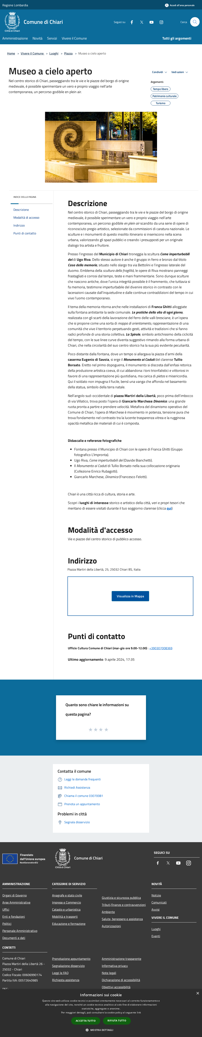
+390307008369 (160, 648)
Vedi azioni (177, 72)
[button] (101, 1030)
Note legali (109, 972)
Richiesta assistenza (65, 980)
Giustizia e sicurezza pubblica (121, 897)
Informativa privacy (115, 965)
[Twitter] (140, 21)
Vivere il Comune (32, 53)
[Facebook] (130, 21)
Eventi (156, 936)
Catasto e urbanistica (66, 909)
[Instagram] (160, 21)
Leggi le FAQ (60, 972)
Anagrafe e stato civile (67, 895)
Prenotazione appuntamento (71, 958)
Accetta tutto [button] (86, 1020)
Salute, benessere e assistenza (122, 919)
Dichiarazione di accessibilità (121, 980)
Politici (6, 923)
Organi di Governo (14, 895)
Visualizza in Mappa (130, 596)
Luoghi (53, 53)
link (139, 1012)
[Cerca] (195, 22)
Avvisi (156, 909)
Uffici (5, 909)
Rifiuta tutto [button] (117, 1020)
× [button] (197, 993)
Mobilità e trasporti (65, 916)
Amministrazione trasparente (121, 958)
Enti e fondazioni (13, 916)
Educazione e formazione (68, 923)
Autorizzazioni (111, 926)
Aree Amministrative (16, 902)
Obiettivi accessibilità (116, 987)
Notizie (156, 895)
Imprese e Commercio (66, 902)
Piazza (68, 53)
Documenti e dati (13, 937)
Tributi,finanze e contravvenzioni (124, 904)
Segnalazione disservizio (68, 965)
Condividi (158, 72)
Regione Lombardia (15, 5)
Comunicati (159, 902)
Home (11, 53)
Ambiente (108, 911)
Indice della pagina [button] (24, 197)
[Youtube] (150, 21)
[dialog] (101, 1013)
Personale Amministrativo (19, 930)
